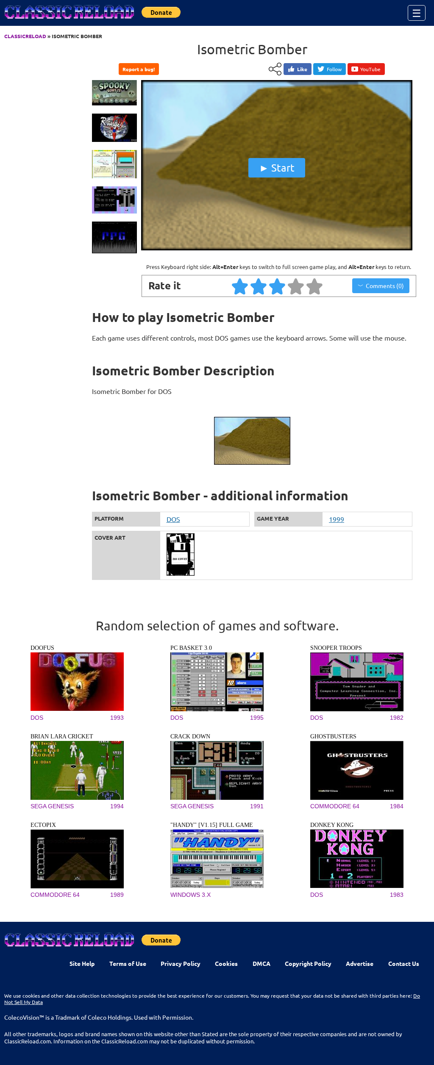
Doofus (42, 648)
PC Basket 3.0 (191, 648)
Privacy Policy (180, 963)
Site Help (82, 963)
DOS (173, 519)
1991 (257, 806)
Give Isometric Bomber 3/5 (278, 285)
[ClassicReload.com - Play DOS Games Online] (68, 20)
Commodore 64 (334, 806)
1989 (117, 894)
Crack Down (190, 736)
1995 (257, 717)
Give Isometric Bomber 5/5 (315, 285)
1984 (396, 806)
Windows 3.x (190, 894)
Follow (334, 69)
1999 (336, 519)
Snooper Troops (336, 648)
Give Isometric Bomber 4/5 (296, 285)
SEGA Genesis (52, 806)
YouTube (370, 69)
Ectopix (43, 825)
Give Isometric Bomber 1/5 (240, 285)
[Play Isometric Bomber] (276, 248)
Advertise (359, 963)
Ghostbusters (333, 736)
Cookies (226, 963)
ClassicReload (25, 36)
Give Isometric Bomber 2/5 (259, 285)
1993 (117, 717)
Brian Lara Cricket (62, 736)
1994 (117, 806)
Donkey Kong (331, 825)
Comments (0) (385, 285)
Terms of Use (127, 963)
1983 (396, 894)
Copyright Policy (308, 963)
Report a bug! (138, 69)
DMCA (261, 963)
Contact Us (403, 963)
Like (302, 69)
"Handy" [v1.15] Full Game (211, 825)
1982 (396, 717)
